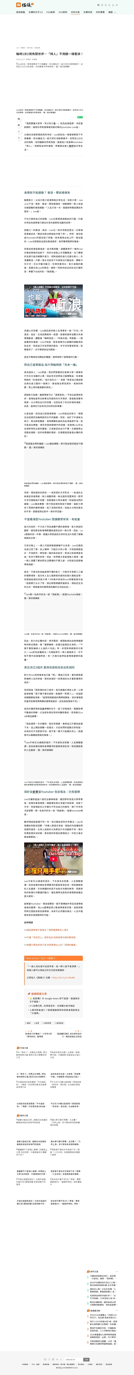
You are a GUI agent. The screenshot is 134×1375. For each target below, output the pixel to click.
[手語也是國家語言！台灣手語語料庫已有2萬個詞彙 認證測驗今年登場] (32, 1188)
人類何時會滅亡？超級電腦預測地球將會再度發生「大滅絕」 (55, 1011)
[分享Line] (18, 125)
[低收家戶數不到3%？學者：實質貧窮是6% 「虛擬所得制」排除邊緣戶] (66, 1188)
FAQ (33, 1364)
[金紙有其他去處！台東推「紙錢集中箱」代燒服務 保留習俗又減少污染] (66, 1061)
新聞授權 (46, 1364)
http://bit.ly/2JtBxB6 (63, 977)
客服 (37, 1364)
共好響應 (100, 12)
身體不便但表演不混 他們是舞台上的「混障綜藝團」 (52, 944)
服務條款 (56, 1364)
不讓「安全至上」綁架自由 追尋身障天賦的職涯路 (51, 937)
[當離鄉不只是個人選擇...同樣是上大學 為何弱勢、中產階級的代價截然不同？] (32, 1158)
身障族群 (47, 1023)
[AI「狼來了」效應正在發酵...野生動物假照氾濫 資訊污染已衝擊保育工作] (32, 1061)
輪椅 (29, 1023)
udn (17, 47)
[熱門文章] (117, 1271)
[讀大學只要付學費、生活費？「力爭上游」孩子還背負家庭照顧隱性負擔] (66, 1128)
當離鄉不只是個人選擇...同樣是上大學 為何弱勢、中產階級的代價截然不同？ (32, 1172)
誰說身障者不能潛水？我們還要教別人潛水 (47, 929)
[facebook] (98, 5)
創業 (37, 1023)
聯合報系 (81, 1364)
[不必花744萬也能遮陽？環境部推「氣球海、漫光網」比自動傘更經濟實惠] (66, 1091)
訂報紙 (90, 1364)
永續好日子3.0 (36, 12)
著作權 (63, 1364)
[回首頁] (25, 5)
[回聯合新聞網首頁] (18, 5)
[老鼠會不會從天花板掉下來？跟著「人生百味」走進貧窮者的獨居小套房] (66, 1158)
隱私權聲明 (71, 1364)
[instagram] (102, 5)
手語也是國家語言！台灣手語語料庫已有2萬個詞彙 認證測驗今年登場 (32, 1202)
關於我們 (99, 1364)
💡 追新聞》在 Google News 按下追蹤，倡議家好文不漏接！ (55, 1000)
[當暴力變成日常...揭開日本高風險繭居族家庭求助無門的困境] (32, 1128)
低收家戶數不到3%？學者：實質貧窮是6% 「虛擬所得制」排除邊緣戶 (65, 1202)
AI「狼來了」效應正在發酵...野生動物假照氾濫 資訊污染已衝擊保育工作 (32, 1075)
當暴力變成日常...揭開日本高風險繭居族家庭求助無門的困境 (31, 1143)
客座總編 (20, 12)
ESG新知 (63, 12)
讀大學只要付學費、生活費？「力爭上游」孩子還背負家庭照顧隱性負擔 (66, 1143)
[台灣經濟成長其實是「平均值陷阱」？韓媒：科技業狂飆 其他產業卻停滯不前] (32, 1091)
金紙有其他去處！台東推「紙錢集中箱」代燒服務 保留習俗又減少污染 (66, 1075)
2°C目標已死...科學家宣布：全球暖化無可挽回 (52, 1005)
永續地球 (87, 12)
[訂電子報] (109, 5)
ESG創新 (50, 12)
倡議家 (23, 47)
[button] (117, 5)
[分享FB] (18, 118)
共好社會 (75, 12)
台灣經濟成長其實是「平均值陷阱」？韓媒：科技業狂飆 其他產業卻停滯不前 (32, 1105)
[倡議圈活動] (117, 1310)
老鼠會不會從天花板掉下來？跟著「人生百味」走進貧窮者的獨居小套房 (66, 1172)
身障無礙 (59, 1023)
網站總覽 (109, 1364)
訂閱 (86, 1360)
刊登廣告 (25, 1364)
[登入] (113, 5)
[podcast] (106, 5)
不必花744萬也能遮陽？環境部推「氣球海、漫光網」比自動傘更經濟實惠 (66, 1105)
